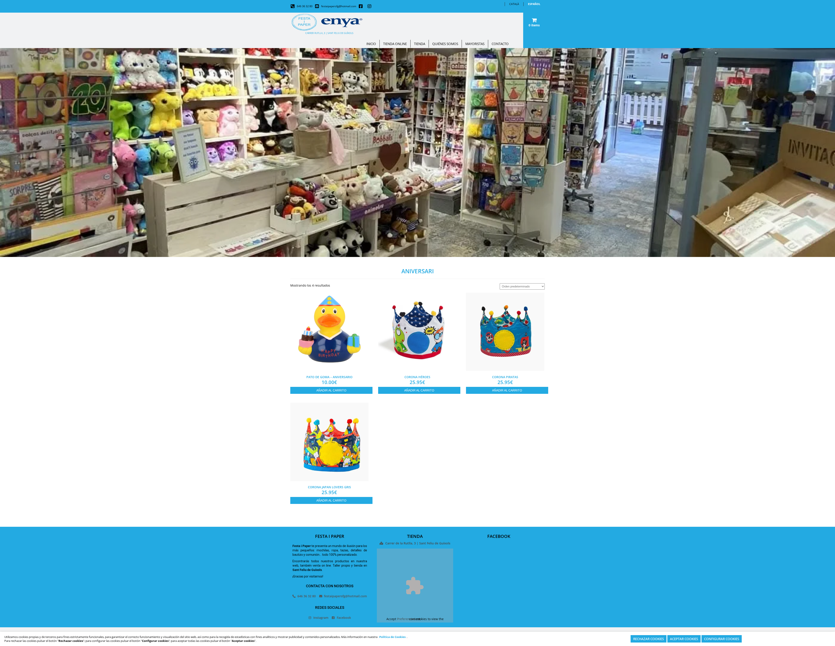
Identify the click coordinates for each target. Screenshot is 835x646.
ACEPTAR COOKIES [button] (684, 639)
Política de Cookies (392, 637)
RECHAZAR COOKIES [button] (648, 639)
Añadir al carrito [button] (331, 390)
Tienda (419, 44)
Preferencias (406, 619)
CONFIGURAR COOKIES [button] (721, 639)
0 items (534, 25)
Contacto (500, 44)
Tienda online (395, 44)
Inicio (371, 44)
